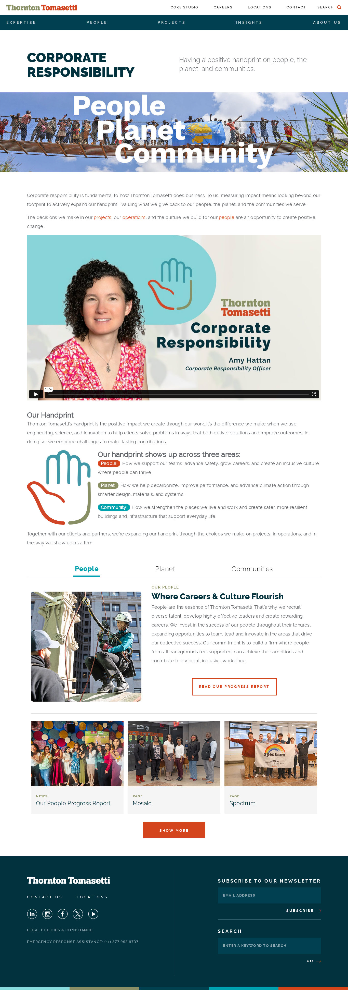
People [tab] (87, 569)
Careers (223, 7)
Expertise (21, 22)
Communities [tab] (252, 569)
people (227, 217)
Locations (259, 7)
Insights (249, 22)
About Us (327, 22)
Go (311, 961)
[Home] (41, 7)
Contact (296, 7)
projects (102, 217)
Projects (172, 22)
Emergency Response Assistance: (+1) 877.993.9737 (83, 942)
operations (134, 217)
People (97, 22)
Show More (174, 830)
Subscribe (300, 911)
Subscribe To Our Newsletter (269, 881)
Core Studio (184, 7)
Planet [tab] (165, 569)
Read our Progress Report (234, 687)
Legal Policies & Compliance (60, 930)
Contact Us (45, 897)
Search (230, 931)
